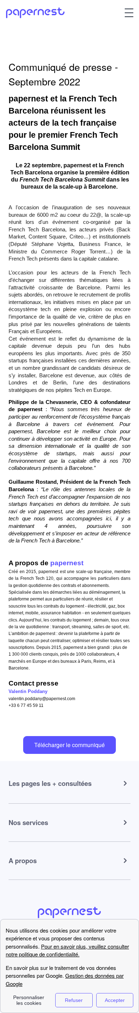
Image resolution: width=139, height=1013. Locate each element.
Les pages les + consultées (50, 783)
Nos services (28, 822)
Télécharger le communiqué (69, 745)
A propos (23, 860)
